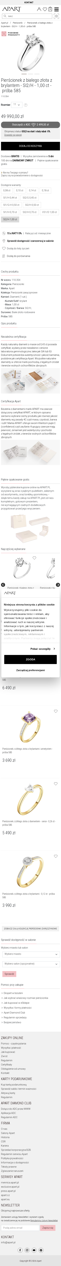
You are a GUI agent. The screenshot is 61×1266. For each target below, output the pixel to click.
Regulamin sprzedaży (15, 1017)
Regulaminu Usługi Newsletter (44, 1220)
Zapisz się (47, 1227)
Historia (5, 1137)
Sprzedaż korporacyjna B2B (16, 1150)
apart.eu (5, 1199)
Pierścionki (18, 23)
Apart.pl (4, 23)
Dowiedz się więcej (13, 135)
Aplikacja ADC (8, 1113)
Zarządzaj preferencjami (30, 670)
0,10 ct (19, 190)
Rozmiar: (6, 104)
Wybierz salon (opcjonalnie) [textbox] (19, 963)
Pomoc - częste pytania (13, 1043)
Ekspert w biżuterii (13, 993)
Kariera (5, 1145)
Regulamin (6, 1060)
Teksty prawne (8, 1166)
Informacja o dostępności (15, 1162)
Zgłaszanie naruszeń (12, 1171)
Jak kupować (8, 1052)
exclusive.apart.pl (10, 1186)
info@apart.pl (8, 1242)
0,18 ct (45, 190)
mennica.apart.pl (10, 1182)
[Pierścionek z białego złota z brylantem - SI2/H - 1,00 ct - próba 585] (22, 568)
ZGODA (30, 659)
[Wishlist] (45, 9)
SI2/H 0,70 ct (29, 212)
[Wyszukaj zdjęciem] (11, 34)
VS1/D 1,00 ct (49, 212)
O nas (4, 1129)
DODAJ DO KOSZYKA (30, 146)
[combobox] (16, 105)
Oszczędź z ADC (30, 124)
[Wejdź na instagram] (27, 1250)
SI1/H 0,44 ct (10, 197)
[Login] (39, 9)
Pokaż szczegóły (40, 648)
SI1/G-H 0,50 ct (11, 205)
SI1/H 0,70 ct (10, 212)
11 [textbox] (14, 104)
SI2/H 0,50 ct (32, 205)
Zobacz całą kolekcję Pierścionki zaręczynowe (30, 929)
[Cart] (50, 9)
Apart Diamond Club (14, 1012)
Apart (12, 288)
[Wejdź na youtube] (34, 1250)
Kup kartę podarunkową (14, 1084)
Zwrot (4, 1056)
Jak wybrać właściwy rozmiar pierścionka (25, 998)
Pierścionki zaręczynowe (24, 292)
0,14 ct (32, 190)
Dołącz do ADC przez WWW (15, 1109)
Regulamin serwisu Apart (14, 1154)
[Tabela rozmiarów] (25, 105)
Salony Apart (8, 1133)
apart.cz (5, 1195)
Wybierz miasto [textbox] (13, 954)
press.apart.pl (8, 1191)
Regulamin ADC (9, 1117)
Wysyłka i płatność (11, 1047)
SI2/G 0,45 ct (29, 197)
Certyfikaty (6, 1064)
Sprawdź (9, 974)
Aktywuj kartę (8, 1093)
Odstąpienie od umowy (13, 1068)
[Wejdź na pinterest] (41, 1250)
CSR (3, 1141)
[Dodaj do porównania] (2, 255)
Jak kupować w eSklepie (16, 1003)
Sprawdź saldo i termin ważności (18, 1088)
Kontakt (5, 1073)
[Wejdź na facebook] (20, 1250)
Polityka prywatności (12, 1158)
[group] (22, 584)
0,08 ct (6, 190)
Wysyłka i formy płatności (17, 1007)
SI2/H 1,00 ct (10, 219)
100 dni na (17, 160)
